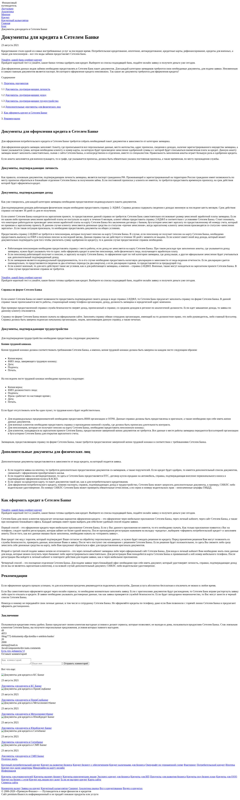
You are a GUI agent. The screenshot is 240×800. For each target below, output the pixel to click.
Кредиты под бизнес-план (201, 776)
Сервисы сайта (9, 782)
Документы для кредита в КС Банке (21, 685)
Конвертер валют (11, 788)
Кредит (5, 17)
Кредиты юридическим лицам (79, 776)
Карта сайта (94, 779)
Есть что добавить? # (13, 651)
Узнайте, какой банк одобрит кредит (21, 59)
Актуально (7, 8)
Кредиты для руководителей (17, 776)
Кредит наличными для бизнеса (127, 764)
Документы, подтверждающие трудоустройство (31, 101)
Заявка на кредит (30, 788)
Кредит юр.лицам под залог (44, 779)
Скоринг (73, 788)
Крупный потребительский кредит (20, 764)
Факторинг (190, 764)
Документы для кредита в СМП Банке (22, 756)
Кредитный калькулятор (14, 20)
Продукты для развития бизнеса (168, 776)
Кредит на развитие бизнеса (56, 764)
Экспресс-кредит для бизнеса (113, 776)
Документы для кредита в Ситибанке (22, 742)
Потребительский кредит (211, 764)
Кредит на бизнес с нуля (14, 779)
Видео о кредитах (133, 788)
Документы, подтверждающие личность (27, 89)
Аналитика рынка (89, 788)
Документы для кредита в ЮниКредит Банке (26, 728)
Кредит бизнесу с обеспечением (91, 764)
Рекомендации (12, 118)
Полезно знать (9, 759)
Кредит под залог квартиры (16, 767)
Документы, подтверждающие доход (25, 95)
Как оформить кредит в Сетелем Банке (25, 112)
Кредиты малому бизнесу (48, 776)
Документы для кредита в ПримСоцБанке (24, 700)
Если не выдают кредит (74, 779)
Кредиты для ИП (139, 776)
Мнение (5, 14)
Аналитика (7, 11)
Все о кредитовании (111, 788)
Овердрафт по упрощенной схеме (164, 764)
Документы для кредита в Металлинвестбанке (27, 714)
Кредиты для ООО (226, 776)
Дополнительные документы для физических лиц (33, 106)
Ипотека (230, 764)
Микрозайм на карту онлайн (49, 767)
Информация (8, 770)
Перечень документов (16, 83)
